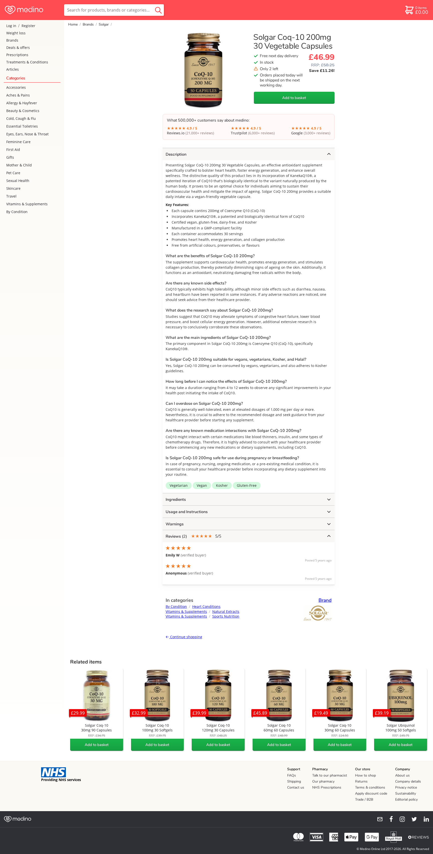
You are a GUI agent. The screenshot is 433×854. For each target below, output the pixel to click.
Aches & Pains (18, 95)
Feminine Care (18, 141)
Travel (11, 196)
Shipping (294, 781)
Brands (12, 40)
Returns (361, 781)
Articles (12, 69)
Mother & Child (19, 165)
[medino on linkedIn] (424, 819)
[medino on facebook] (388, 819)
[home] (32, 10)
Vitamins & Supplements (27, 204)
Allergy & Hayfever (21, 103)
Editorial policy (406, 799)
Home (73, 24)
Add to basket (294, 97)
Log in (11, 25)
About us (402, 775)
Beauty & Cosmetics (22, 110)
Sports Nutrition (225, 616)
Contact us (295, 787)
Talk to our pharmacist (329, 775)
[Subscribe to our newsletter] (378, 819)
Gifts (10, 157)
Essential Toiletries (22, 126)
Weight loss (16, 33)
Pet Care (13, 172)
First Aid (13, 149)
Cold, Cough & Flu (21, 118)
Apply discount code (371, 793)
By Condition (17, 211)
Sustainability (405, 793)
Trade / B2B (364, 799)
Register (28, 25)
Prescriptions (17, 54)
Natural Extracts (225, 611)
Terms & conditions (370, 787)
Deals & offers (18, 47)
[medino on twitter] (412, 819)
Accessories (16, 87)
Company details (408, 781)
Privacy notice (406, 787)
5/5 (193, 536)
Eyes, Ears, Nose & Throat (27, 134)
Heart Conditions (206, 606)
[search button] (158, 10)
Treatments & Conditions (27, 62)
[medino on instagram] (400, 819)
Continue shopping (185, 636)
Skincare (13, 188)
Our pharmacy (323, 781)
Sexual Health (17, 180)
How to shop (365, 775)
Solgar (104, 24)
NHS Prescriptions (326, 787)
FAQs (291, 775)
